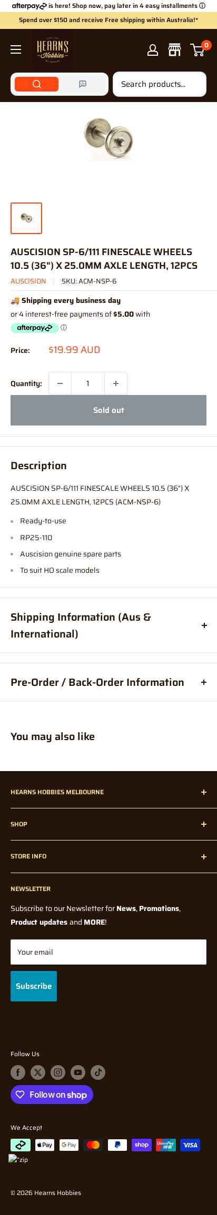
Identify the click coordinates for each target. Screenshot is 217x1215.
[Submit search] (192, 84)
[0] (197, 50)
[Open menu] (16, 49)
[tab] (36, 84)
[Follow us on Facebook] (18, 1072)
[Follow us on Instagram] (58, 1072)
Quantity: (26, 383)
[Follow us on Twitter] (38, 1072)
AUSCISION (28, 281)
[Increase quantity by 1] (116, 383)
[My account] (152, 50)
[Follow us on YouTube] (78, 1072)
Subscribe (34, 986)
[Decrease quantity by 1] (60, 383)
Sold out (108, 410)
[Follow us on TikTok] (98, 1072)
